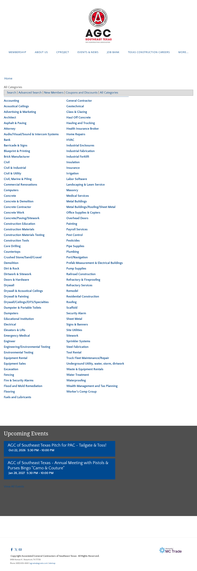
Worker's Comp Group (81, 391)
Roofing (71, 302)
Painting (71, 224)
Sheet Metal (74, 319)
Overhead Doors (77, 218)
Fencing (9, 375)
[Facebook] (11, 550)
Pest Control (74, 235)
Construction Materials (19, 229)
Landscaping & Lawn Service (85, 184)
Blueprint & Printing (17, 151)
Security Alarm (76, 313)
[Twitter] (16, 550)
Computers (11, 190)
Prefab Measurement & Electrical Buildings (94, 263)
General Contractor (79, 100)
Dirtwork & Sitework (17, 274)
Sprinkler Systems (78, 341)
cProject (62, 52)
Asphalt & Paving (15, 123)
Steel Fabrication (77, 347)
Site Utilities (74, 330)
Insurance (73, 168)
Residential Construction (82, 296)
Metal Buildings (76, 201)
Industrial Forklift (77, 156)
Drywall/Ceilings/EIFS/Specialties (26, 302)
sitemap (52, 563)
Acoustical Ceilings (16, 106)
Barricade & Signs (15, 145)
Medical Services (77, 196)
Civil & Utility (12, 173)
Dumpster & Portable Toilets (22, 307)
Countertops (12, 251)
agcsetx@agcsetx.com (39, 563)
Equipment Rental (15, 358)
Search (11, 92)
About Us (41, 52)
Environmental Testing (18, 352)
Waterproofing (76, 380)
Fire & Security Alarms (18, 380)
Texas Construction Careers (149, 52)
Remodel (72, 291)
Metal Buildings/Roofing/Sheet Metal (90, 207)
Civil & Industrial (15, 168)
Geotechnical (75, 106)
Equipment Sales (15, 363)
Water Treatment (77, 375)
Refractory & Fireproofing (83, 279)
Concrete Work (14, 212)
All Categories (109, 92)
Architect (10, 117)
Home (8, 78)
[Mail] (20, 550)
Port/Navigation (77, 257)
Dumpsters (11, 313)
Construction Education (19, 224)
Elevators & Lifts (14, 330)
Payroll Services (77, 229)
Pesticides (73, 240)
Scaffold (71, 307)
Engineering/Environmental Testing (27, 347)
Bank (7, 140)
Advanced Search (30, 92)
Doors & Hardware (16, 279)
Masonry (72, 190)
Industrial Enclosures (80, 145)
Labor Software (76, 179)
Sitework (72, 335)
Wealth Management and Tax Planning (92, 386)
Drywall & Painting (16, 296)
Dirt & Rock (11, 268)
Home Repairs (75, 134)
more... (183, 52)
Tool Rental (73, 352)
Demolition (11, 263)
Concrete (10, 196)
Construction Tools (16, 240)
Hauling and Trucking (80, 123)
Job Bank (113, 52)
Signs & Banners (77, 324)
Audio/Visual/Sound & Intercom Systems (31, 134)
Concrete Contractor (17, 207)
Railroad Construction (81, 274)
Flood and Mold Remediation (23, 386)
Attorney (9, 128)
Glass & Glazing (76, 112)
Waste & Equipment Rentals (84, 369)
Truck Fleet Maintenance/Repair (87, 358)
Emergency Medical (17, 335)
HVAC (70, 140)
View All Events (14, 486)
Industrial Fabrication (80, 151)
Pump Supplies (76, 268)
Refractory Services (79, 285)
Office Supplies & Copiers (83, 212)
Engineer (9, 341)
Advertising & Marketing (20, 112)
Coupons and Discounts (82, 92)
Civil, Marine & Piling (18, 179)
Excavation (11, 369)
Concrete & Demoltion (18, 201)
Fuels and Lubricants (17, 397)
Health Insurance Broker (82, 128)
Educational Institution (19, 319)
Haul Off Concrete (78, 117)
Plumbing (72, 251)
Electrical (10, 324)
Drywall (9, 285)
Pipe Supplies (75, 246)
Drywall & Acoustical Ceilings (23, 291)
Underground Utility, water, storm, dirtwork (95, 363)
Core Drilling (12, 246)
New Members (53, 92)
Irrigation (72, 173)
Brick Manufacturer (17, 156)
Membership (17, 52)
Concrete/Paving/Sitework (21, 218)
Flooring (9, 391)
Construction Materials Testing (24, 235)
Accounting (11, 100)
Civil (7, 162)
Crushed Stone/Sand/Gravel (23, 257)
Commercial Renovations (20, 184)
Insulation (73, 162)
